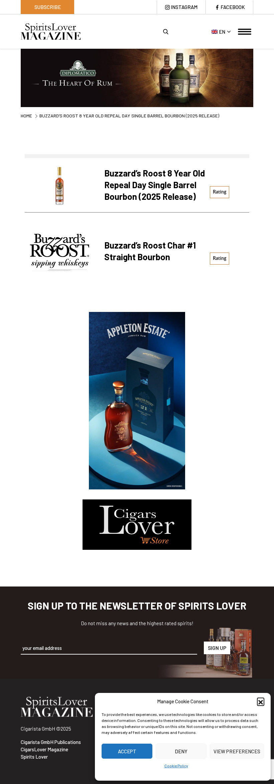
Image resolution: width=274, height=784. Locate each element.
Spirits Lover (34, 757)
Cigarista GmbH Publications (51, 742)
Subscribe (47, 7)
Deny (181, 751)
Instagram (184, 7)
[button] (260, 701)
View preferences (237, 751)
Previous (15, 78)
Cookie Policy (176, 765)
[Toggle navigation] (244, 32)
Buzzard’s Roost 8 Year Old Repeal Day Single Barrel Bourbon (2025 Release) (154, 185)
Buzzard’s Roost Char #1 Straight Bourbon (150, 251)
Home (26, 115)
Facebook (233, 7)
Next (258, 78)
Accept (127, 751)
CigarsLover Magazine (44, 749)
